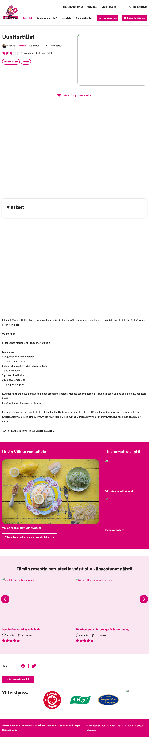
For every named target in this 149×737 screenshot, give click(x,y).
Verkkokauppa (109, 6)
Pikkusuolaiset (11, 61)
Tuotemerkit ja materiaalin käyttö (64, 725)
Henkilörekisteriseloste (33, 725)
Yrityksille (92, 6)
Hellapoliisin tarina (73, 6)
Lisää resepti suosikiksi (18, 679)
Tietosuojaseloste (11, 725)
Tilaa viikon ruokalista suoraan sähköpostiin (30, 537)
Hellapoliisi (21, 45)
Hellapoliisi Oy (9, 730)
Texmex (25, 61)
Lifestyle (66, 18)
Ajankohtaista (84, 18)
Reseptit (27, 18)
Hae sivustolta (139, 6)
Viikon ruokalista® (46, 18)
